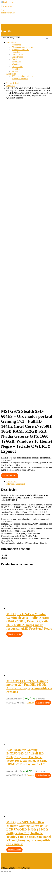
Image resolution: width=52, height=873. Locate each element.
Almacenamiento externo (22, 47)
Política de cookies (9, 863)
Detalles (30, 703)
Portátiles (15, 69)
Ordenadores (17, 66)
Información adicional (15, 484)
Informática (11, 42)
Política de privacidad (10, 859)
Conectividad (17, 57)
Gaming (15, 59)
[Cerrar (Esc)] (2, 871)
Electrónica (11, 74)
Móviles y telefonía (20, 78)
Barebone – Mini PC (20, 49)
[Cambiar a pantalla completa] (7, 871)
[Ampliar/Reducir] (10, 871)
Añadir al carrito (9, 476)
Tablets (15, 71)
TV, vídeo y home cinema (22, 76)
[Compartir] (5, 871)
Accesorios (16, 45)
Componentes (17, 54)
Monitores (16, 64)
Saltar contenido (8, 13)
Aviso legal (6, 854)
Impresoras (16, 62)
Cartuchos (16, 52)
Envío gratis (22, 185)
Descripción (11, 481)
